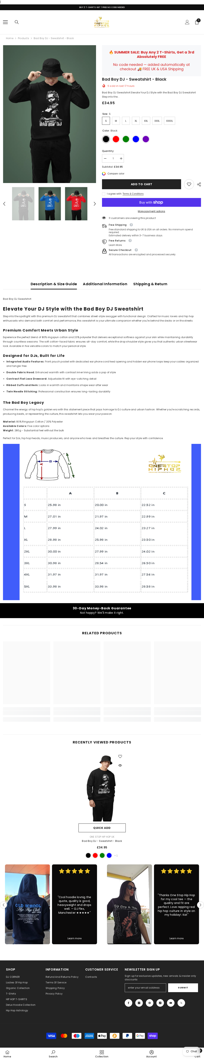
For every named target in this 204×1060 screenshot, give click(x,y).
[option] (49, 114)
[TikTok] (160, 1003)
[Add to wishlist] (120, 756)
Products (23, 38)
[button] (4, 204)
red (95, 855)
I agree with (114, 193)
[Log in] (187, 22)
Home (9, 38)
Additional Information (105, 283)
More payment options (151, 211)
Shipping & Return (150, 283)
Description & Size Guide (54, 283)
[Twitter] (181, 1003)
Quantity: (108, 151)
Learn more (74, 938)
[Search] (16, 22)
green (102, 855)
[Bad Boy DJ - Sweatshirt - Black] (102, 786)
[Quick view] (120, 765)
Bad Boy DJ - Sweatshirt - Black (102, 841)
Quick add (102, 828)
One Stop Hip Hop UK (102, 836)
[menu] (5, 22)
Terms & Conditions (133, 193)
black (88, 855)
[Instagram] (139, 1003)
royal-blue (109, 855)
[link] (189, 184)
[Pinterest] (149, 1003)
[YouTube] (171, 1003)
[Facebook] (128, 1003)
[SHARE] (197, 184)
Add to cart (140, 184)
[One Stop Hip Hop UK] (27, 904)
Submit (183, 987)
